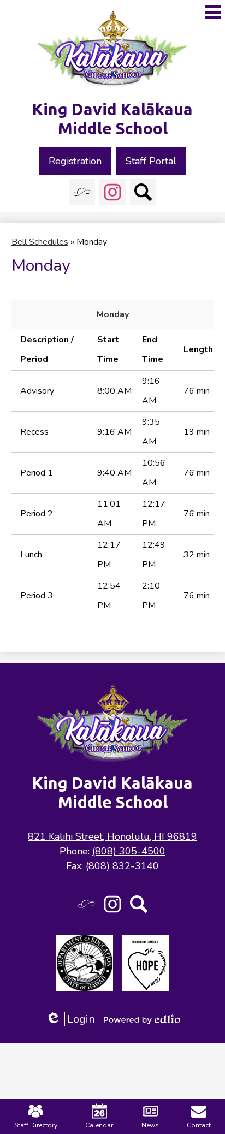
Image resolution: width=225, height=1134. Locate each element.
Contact (199, 1125)
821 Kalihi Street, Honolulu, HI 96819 (112, 836)
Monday (113, 314)
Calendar (99, 1125)
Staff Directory (35, 1125)
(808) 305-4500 (128, 851)
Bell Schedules (39, 242)
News (150, 1125)
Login (70, 1019)
